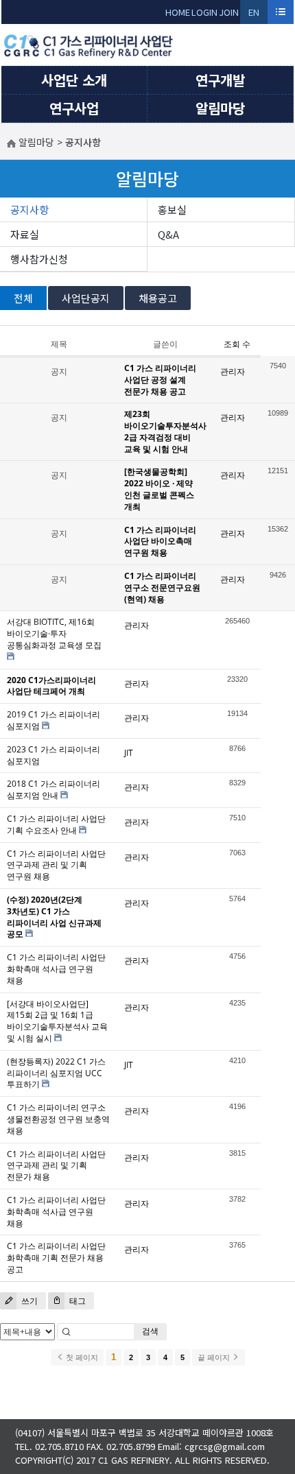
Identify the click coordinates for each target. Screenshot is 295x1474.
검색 (150, 1331)
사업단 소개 (74, 80)
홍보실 (172, 209)
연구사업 (74, 108)
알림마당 (220, 108)
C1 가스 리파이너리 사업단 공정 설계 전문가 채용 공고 (160, 379)
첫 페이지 (81, 1357)
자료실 (24, 234)
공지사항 (29, 209)
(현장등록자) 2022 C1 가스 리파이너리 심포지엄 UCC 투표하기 (56, 1073)
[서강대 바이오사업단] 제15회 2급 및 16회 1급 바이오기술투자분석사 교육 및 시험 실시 (57, 1021)
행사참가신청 (39, 259)
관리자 (232, 371)
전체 (23, 298)
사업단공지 (86, 298)
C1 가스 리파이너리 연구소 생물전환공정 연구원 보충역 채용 (58, 1119)
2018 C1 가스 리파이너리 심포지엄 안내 (53, 789)
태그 (76, 1301)
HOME (177, 12)
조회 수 (237, 344)
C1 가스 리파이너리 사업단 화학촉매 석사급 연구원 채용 (56, 968)
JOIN (229, 12)
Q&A (168, 234)
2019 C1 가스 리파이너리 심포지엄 (53, 720)
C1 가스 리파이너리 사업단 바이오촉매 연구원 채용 (160, 541)
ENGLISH (254, 14)
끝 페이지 (215, 1357)
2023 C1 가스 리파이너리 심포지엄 (53, 755)
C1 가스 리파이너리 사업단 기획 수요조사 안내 (56, 824)
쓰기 (28, 1301)
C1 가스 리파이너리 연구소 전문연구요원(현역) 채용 (162, 587)
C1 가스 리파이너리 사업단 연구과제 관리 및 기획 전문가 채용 (56, 1165)
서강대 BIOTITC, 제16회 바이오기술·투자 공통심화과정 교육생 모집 (54, 633)
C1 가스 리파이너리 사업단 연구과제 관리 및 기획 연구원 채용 (56, 865)
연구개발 (220, 80)
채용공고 (158, 298)
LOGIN (204, 12)
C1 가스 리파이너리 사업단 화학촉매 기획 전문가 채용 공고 (56, 1257)
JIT (128, 753)
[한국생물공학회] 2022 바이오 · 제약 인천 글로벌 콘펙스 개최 (159, 489)
